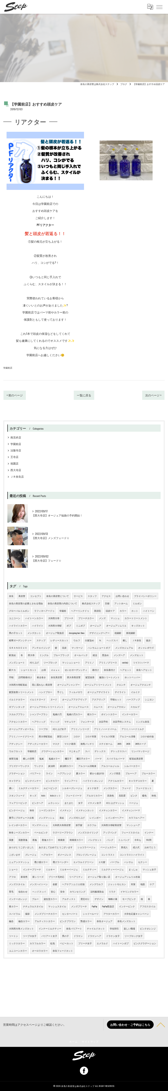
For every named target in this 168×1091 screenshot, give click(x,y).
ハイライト (37, 625)
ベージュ (133, 802)
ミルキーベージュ (69, 869)
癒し (125, 640)
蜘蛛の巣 (112, 899)
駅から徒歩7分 (97, 773)
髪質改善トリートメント (21, 692)
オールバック (81, 655)
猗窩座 (61, 839)
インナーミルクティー (50, 928)
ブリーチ (68, 618)
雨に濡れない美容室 (42, 684)
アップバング (110, 832)
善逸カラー (47, 839)
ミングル (44, 655)
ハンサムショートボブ (99, 647)
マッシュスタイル (57, 906)
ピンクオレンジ (148, 928)
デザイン (98, 899)
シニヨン (149, 699)
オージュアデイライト (98, 692)
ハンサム (128, 862)
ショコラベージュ (86, 847)
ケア (152, 884)
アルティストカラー (45, 921)
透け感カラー (41, 862)
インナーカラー (130, 714)
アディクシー (16, 743)
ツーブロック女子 (134, 935)
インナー (148, 832)
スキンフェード (17, 795)
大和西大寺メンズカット (21, 928)
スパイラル (14, 913)
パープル (114, 862)
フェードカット (144, 788)
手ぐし (60, 692)
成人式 (136, 847)
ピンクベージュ (17, 810)
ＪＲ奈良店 (17, 476)
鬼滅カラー (54, 758)
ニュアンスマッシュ (19, 862)
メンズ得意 (114, 773)
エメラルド (102, 943)
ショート (13, 869)
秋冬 (32, 810)
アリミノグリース (108, 662)
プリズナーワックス (19, 765)
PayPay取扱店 (108, 906)
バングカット (95, 839)
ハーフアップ (133, 699)
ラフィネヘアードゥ (44, 610)
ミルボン (137, 603)
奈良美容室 (56, 677)
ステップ (40, 640)
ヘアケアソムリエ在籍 (73, 884)
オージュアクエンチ (141, 684)
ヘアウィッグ (38, 721)
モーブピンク (129, 899)
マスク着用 (70, 743)
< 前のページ (15, 395)
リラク (112, 891)
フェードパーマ (74, 795)
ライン (49, 773)
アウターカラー (111, 913)
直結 (61, 817)
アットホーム (121, 603)
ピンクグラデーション (145, 943)
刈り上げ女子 (59, 729)
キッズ (33, 795)
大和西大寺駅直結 (18, 684)
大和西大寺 (53, 618)
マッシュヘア (133, 825)
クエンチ (121, 684)
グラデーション (17, 773)
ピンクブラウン (68, 921)
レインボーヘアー (115, 817)
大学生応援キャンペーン (136, 913)
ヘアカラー (47, 854)
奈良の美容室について (57, 596)
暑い (11, 788)
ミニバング (123, 839)
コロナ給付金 (147, 736)
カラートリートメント (136, 618)
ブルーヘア (131, 773)
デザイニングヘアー (99, 632)
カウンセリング (77, 891)
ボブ (69, 625)
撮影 (27, 913)
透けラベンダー (60, 862)
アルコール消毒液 (87, 765)
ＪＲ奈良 (136, 640)
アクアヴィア (98, 699)
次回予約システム (122, 721)
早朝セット (115, 699)
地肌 (142, 884)
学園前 (62, 610)
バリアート (35, 773)
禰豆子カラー (83, 758)
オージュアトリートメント (98, 684)
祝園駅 (118, 632)
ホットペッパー (132, 677)
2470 (128, 743)
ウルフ (76, 640)
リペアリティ (76, 876)
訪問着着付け (25, 677)
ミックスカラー (17, 943)
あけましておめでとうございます (56, 847)
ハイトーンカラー (34, 618)
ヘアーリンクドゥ (80, 610)
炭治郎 (51, 765)
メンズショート (17, 662)
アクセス (106, 596)
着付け (95, 669)
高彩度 (122, 795)
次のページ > (153, 395)
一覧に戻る (84, 395)
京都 (107, 603)
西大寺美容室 (74, 677)
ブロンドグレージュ (86, 854)
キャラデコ (14, 780)
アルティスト (69, 899)
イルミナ (135, 692)
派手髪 (79, 825)
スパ (87, 751)
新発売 (24, 876)
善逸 (34, 839)
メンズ (102, 618)
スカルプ (135, 706)
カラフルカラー (37, 943)
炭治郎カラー (66, 765)
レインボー (95, 817)
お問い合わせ (122, 596)
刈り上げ (34, 662)
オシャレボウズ (146, 647)
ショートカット (28, 669)
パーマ (98, 758)
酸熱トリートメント (109, 677)
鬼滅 (41, 758)
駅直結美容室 (136, 758)
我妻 (11, 839)
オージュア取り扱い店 (99, 876)
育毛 (11, 891)
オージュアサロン (117, 706)
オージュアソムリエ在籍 (127, 876)
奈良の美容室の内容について (62, 603)
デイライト (120, 692)
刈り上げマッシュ (115, 802)
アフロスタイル (148, 906)
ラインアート (71, 780)
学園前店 (7, 367)
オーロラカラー (40, 950)
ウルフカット (16, 751)
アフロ (12, 876)
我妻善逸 (22, 839)
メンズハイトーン (39, 884)
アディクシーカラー (37, 743)
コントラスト (108, 854)
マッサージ (77, 647)
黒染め (105, 655)
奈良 (11, 596)
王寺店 (14, 457)
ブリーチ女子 (85, 943)
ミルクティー (89, 869)
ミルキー (50, 869)
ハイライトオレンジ (93, 780)
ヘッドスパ (112, 640)
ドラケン (78, 935)
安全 (62, 891)
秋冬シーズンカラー (19, 832)
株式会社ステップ (91, 603)
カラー (123, 610)
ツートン (13, 935)
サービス (78, 596)
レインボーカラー (18, 825)
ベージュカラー (108, 847)
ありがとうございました (21, 847)
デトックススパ (118, 751)
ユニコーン (14, 618)
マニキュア (74, 751)
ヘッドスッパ (39, 891)
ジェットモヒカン (117, 884)
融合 (11, 921)
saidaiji (125, 662)
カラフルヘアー (136, 817)
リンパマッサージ (140, 751)
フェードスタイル (130, 832)
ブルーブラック (61, 655)
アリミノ (89, 662)
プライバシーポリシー (145, 596)
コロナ (76, 736)
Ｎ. (100, 640)
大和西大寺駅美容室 (111, 825)
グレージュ (30, 854)
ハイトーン (148, 610)
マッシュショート (71, 662)
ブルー (35, 899)
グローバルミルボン (19, 610)
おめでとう (150, 847)
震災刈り (85, 899)
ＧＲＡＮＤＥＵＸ (18, 647)
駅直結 (12, 655)
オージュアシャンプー (68, 684)
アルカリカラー (94, 795)
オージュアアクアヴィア (74, 699)
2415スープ (140, 743)
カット (134, 610)
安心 (53, 891)
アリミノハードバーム (105, 729)
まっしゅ (133, 869)
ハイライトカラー (18, 625)
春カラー (13, 906)
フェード (126, 788)
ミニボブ (80, 625)
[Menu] (159, 6)
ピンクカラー (52, 780)
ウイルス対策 (108, 736)
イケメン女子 (94, 802)
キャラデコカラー (138, 780)
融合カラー (24, 921)
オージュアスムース (78, 706)
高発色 (110, 795)
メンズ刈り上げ (77, 817)
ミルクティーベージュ (112, 869)
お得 (43, 669)
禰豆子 (68, 758)
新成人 (124, 847)
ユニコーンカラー (18, 950)
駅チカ (12, 669)
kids (43, 795)
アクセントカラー (18, 721)
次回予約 (103, 721)
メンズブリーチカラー (46, 913)
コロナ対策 (90, 736)
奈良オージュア (104, 921)
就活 (95, 655)
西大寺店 (15, 470)
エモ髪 (102, 862)
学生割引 (114, 928)
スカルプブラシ (17, 714)
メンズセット (136, 655)
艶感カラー (86, 921)
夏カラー (80, 773)
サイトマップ (90, 1041)
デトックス (100, 751)
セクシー (142, 862)
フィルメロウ (75, 692)
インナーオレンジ (18, 899)
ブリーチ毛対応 (56, 876)
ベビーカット (66, 943)
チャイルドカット (96, 928)
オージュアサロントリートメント (47, 706)
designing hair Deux (76, 632)
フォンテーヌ (87, 721)
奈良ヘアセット (144, 669)
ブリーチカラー (86, 618)
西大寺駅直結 (45, 736)
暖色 (144, 795)
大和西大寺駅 (55, 625)
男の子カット (16, 632)
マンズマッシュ (40, 825)
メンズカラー (110, 788)
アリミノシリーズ (80, 729)
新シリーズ (38, 876)
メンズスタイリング (88, 832)
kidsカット (55, 795)
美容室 (21, 596)
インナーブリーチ (32, 869)
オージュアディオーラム (21, 729)
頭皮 (64, 647)
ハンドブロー (45, 692)
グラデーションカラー (52, 751)
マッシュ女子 (149, 869)
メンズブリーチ (79, 906)
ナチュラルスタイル (33, 906)
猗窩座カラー (76, 839)
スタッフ (92, 596)
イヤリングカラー (129, 891)
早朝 (11, 677)
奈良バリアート (74, 928)
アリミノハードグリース (21, 736)
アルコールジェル (110, 765)
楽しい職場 (129, 928)
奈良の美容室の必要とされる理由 (26, 603)
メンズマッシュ (46, 817)
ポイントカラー (109, 714)
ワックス (38, 765)
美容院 (97, 610)
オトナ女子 (93, 788)
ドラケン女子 (113, 935)
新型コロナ (62, 736)
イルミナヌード (37, 699)
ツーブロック (50, 662)
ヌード (53, 699)
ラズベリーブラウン (63, 832)
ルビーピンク (50, 788)
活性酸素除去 (97, 891)
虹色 (52, 943)
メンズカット (34, 632)
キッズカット (138, 625)
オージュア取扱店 (55, 632)
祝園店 (14, 463)
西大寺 (31, 655)
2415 (119, 743)
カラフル (91, 825)
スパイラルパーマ (116, 758)
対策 (133, 884)
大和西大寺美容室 (62, 825)
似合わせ (22, 891)
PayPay (94, 906)
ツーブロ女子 (29, 935)
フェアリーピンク (18, 802)
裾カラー (91, 714)
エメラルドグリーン (83, 862)
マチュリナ (70, 721)
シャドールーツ (91, 913)
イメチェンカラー (108, 810)
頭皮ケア (110, 610)
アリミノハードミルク (132, 729)
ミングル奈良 (142, 721)
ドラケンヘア (94, 935)
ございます (14, 854)
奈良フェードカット (63, 950)
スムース (98, 706)
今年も (137, 839)
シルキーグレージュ (72, 788)
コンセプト (35, 596)
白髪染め (89, 640)
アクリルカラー (116, 780)
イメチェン (65, 810)
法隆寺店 (15, 450)
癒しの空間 (28, 758)
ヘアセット (125, 669)
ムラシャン (53, 802)
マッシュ (115, 618)
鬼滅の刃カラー (74, 714)
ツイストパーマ (141, 662)
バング (110, 839)
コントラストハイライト (132, 854)
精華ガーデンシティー (20, 640)
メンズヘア (119, 655)
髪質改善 (89, 677)
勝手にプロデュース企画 (21, 817)
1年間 (148, 839)
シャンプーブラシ (39, 714)
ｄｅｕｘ (55, 669)
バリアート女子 (49, 935)
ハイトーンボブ (121, 943)
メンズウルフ (96, 884)
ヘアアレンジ (64, 773)
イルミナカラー (17, 699)
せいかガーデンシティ (76, 669)
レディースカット (59, 640)
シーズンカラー (47, 810)
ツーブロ (43, 729)
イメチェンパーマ (131, 810)
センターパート (70, 913)
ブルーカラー (148, 773)
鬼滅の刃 (57, 714)
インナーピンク (127, 906)
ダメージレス (64, 854)
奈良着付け (109, 669)
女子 (80, 802)
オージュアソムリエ (116, 625)
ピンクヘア (37, 802)
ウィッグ (54, 721)
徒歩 (148, 640)
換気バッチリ (87, 743)
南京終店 (15, 437)
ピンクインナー (33, 780)
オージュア (95, 625)
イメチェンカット (85, 810)
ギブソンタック (17, 706)
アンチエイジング (41, 647)
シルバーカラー (132, 765)
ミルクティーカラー (28, 788)
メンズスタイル (17, 884)
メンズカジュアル (124, 647)
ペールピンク (41, 832)
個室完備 (13, 758)
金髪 (55, 884)
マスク (56, 743)
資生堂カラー (50, 899)
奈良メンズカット (126, 921)
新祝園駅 (130, 632)
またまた (68, 802)
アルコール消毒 (127, 736)
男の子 (65, 935)
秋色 (154, 795)
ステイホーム (105, 743)
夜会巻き (41, 677)
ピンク (134, 795)
